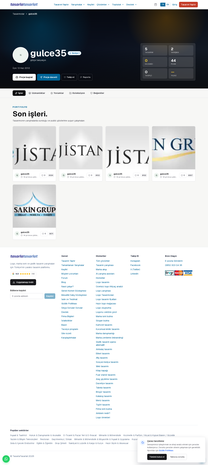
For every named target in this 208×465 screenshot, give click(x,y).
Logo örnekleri (103, 417)
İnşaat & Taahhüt (18, 435)
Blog (63, 282)
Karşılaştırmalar (68, 337)
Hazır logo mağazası (106, 303)
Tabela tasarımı (103, 387)
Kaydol (49, 296)
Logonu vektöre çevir (106, 312)
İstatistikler (66, 320)
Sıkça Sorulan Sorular (72, 307)
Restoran (44, 439)
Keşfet (90, 4)
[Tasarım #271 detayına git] (34, 206)
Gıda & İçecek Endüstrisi (22, 443)
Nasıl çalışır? (67, 286)
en (168, 4)
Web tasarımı (102, 366)
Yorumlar (59, 93)
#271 (51, 234)
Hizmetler (100, 278)
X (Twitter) (135, 269)
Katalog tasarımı (104, 396)
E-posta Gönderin (174, 261)
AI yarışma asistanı (105, 273)
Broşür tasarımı (103, 392)
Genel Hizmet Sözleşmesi (73, 290)
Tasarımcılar (19, 13)
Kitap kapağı (102, 370)
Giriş (174, 4)
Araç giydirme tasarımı (106, 379)
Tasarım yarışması (105, 265)
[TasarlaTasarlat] (24, 256)
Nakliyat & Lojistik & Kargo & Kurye (86, 443)
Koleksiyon (78, 93)
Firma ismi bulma (104, 409)
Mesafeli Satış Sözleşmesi (74, 295)
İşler (20, 93)
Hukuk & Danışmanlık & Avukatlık (45, 435)
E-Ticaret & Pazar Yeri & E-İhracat (80, 435)
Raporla (86, 77)
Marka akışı (101, 269)
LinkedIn (134, 273)
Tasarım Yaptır (61, 4)
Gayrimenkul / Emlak (62, 439)
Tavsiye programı (69, 329)
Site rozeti (66, 333)
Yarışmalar (76, 4)
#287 (190, 175)
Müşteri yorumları (69, 273)
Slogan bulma (102, 320)
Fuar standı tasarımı (105, 374)
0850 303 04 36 (173, 265)
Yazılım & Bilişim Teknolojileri (24, 439)
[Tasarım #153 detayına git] (80, 147)
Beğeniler (98, 93)
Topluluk (116, 4)
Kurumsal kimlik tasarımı (107, 329)
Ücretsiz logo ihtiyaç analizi (109, 286)
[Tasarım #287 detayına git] (173, 147)
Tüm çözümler (103, 261)
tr (163, 4)
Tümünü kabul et (157, 457)
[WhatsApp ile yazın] (6, 459)
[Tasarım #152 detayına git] (127, 147)
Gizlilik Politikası (69, 303)
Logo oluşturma (103, 307)
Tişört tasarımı (103, 404)
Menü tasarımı (103, 400)
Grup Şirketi (60, 443)
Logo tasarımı (102, 282)
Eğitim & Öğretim (45, 443)
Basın (64, 325)
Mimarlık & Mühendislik (110, 435)
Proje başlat (26, 77)
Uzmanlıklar (38, 93)
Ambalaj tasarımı (104, 349)
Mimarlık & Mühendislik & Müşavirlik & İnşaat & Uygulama (101, 439)
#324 (51, 175)
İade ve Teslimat (69, 299)
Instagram (135, 261)
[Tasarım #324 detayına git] (34, 147)
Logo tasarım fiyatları (106, 299)
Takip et (70, 77)
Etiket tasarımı (103, 353)
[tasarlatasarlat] (24, 4)
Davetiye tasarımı (104, 383)
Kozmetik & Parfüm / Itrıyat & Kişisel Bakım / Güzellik (149, 435)
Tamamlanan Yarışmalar (72, 265)
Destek (130, 4)
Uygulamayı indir (25, 282)
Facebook (135, 265)
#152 (144, 175)
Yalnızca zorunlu (177, 457)
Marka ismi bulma (104, 316)
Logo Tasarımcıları (105, 295)
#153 (98, 175)
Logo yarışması (103, 290)
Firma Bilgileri (67, 316)
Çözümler (102, 4)
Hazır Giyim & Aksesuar (117, 443)
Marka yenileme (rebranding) (109, 337)
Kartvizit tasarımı (104, 325)
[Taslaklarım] (155, 4)
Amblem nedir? (103, 413)
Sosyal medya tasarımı (107, 362)
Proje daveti (50, 77)
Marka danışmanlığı (105, 333)
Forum (64, 278)
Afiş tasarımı (102, 357)
